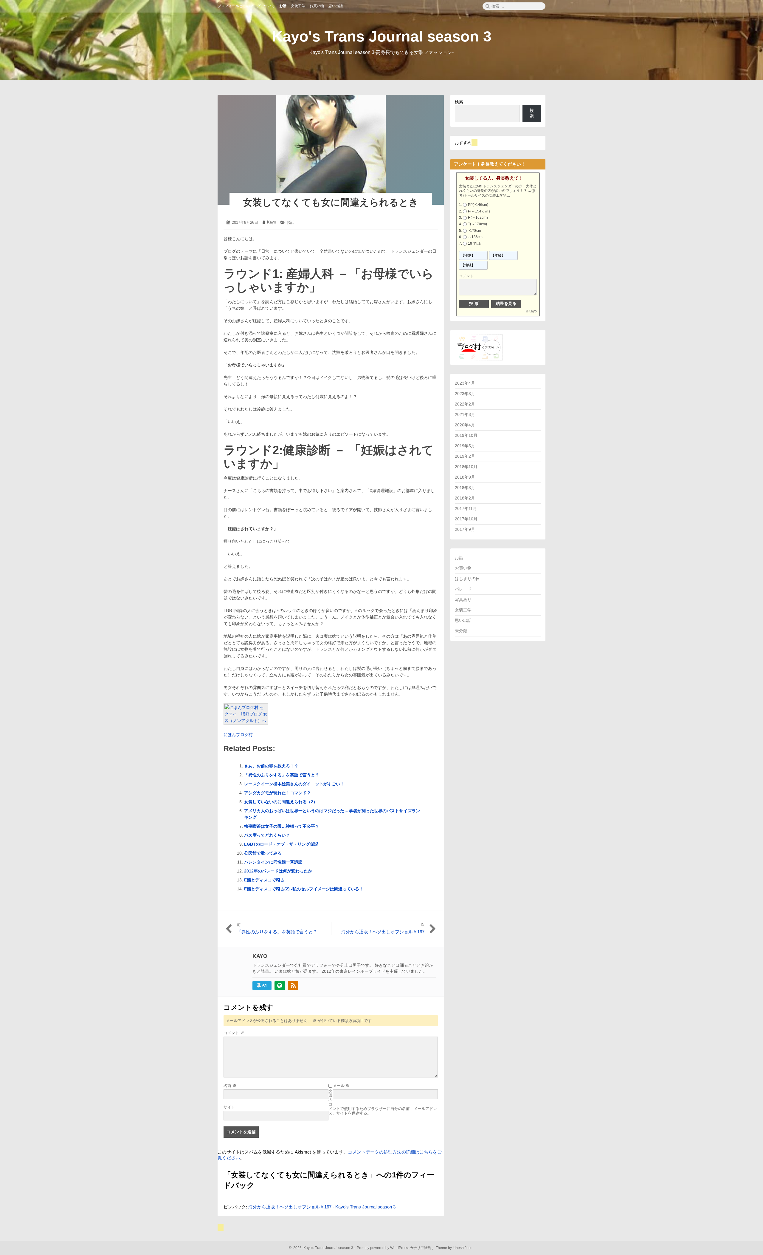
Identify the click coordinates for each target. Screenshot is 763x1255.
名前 (230, 1085)
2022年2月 (465, 404)
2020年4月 (465, 425)
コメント (234, 1033)
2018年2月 (465, 498)
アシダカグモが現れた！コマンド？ (277, 792)
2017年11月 (466, 508)
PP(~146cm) (478, 205)
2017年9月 (465, 529)
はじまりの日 (467, 578)
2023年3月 (465, 393)
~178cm (474, 231)
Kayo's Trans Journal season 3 (381, 36)
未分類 (461, 630)
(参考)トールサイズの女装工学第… (497, 193)
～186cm (475, 237)
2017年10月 (466, 519)
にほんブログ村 (238, 734)
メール (341, 1085)
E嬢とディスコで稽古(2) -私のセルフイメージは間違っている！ (303, 888)
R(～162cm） (479, 217)
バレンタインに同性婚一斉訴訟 (273, 862)
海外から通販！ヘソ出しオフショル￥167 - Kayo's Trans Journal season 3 (322, 1206)
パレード (463, 589)
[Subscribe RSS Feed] (293, 985)
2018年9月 (465, 477)
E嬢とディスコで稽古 (264, 880)
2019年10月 (466, 435)
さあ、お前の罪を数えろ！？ (271, 766)
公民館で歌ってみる (263, 853)
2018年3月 (465, 487)
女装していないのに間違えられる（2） (280, 801)
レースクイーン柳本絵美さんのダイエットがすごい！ (294, 783)
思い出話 (463, 620)
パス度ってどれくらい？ (267, 835)
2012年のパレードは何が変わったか (278, 871)
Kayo (271, 222)
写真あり (463, 599)
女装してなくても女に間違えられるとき (330, 202)
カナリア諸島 (421, 1248)
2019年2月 (465, 456)
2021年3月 (465, 414)
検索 (459, 101)
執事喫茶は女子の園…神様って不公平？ (281, 826)
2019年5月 (465, 445)
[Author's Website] (280, 985)
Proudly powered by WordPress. (383, 1248)
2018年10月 (466, 466)
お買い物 (463, 568)
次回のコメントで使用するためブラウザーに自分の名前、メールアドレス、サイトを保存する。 (382, 1102)
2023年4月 (465, 383)
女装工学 (463, 610)
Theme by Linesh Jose (454, 1248)
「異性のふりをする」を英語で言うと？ (281, 775)
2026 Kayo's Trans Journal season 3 (322, 1248)
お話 (290, 222)
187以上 (474, 243)
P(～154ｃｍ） (480, 211)
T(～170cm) (477, 224)
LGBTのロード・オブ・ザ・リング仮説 (281, 844)
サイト (229, 1107)
